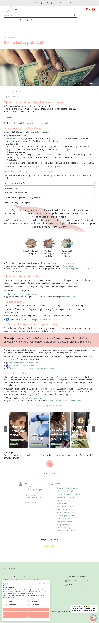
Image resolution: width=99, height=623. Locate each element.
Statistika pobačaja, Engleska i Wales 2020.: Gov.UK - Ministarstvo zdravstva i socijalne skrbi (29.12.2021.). (68, 520)
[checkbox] (5, 601)
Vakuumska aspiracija (15, 138)
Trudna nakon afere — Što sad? (22, 365)
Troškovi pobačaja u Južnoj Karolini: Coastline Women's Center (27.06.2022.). (67, 531)
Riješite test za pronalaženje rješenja (66, 400)
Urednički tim (31, 503)
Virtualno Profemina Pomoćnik (78, 581)
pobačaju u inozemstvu (63, 263)
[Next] (93, 429)
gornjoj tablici (71, 283)
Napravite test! (68, 297)
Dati (93, 9)
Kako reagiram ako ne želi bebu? (23, 363)
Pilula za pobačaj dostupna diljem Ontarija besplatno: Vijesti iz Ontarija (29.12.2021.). (68, 491)
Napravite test (44, 319)
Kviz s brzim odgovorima (33, 398)
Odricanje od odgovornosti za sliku (59, 612)
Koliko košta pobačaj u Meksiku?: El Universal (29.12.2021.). (65, 500)
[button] (6, 583)
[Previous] (5, 429)
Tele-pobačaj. (69, 266)
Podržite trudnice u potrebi (77, 585)
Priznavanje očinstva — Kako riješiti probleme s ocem (32, 368)
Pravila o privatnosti (43, 583)
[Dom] (11, 9)
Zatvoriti (74, 3)
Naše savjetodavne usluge (77, 577)
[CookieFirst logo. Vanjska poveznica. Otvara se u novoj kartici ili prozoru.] (4, 585)
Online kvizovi (8, 20)
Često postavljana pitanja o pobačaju (47, 166)
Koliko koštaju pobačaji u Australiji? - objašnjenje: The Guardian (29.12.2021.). (67, 509)
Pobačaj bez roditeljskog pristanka (21, 294)
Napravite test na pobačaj (36, 123)
